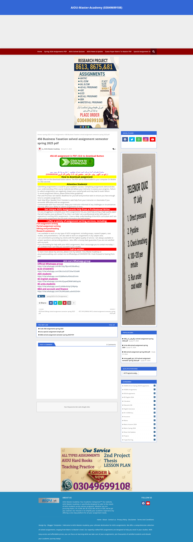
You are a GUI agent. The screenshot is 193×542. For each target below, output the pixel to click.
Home (39, 51)
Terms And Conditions (145, 520)
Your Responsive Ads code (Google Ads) (77, 407)
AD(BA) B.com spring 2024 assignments (139, 386)
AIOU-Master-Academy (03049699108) (96, 7)
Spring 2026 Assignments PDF (55, 51)
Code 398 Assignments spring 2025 (51, 329)
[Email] (69, 303)
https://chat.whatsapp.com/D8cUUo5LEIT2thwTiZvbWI (59, 271)
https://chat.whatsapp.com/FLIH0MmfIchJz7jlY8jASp (58, 286)
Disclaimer (132, 520)
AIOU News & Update (95, 51)
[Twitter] (55, 303)
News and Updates (139, 432)
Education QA (139, 405)
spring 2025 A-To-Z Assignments (53, 135)
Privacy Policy (122, 520)
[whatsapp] (139, 139)
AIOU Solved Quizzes (77, 51)
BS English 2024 (139, 397)
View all (112, 325)
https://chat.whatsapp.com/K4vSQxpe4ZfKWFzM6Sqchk (59, 281)
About (105, 520)
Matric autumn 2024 (139, 424)
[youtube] (152, 139)
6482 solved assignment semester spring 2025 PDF (57, 335)
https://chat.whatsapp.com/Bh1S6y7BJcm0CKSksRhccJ (58, 266)
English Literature (139, 409)
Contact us (112, 520)
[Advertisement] (96, 31)
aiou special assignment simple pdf (52, 332)
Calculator (139, 401)
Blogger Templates (54, 525)
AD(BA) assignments (139, 389)
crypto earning (139, 440)
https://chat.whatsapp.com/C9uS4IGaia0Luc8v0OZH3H (59, 291)
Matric (139, 420)
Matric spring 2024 (139, 428)
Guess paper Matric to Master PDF (118, 51)
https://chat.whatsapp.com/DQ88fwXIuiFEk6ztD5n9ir (58, 276)
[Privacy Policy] (125, 145)
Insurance (139, 417)
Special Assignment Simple (144, 51)
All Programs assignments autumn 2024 (131, 373)
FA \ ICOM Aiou (139, 413)
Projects (139, 436)
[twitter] (132, 139)
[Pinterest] (65, 303)
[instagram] (146, 139)
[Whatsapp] (60, 303)
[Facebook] (51, 303)
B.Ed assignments (139, 393)
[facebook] (125, 139)
